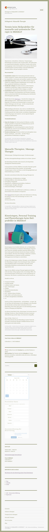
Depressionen (23, 138)
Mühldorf (25, 140)
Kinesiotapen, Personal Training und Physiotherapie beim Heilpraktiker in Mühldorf (20, 218)
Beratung (18, 138)
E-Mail (7, 484)
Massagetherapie (15, 207)
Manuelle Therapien (9, 517)
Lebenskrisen (12, 140)
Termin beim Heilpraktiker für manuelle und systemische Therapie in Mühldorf (20, 29)
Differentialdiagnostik (9, 139)
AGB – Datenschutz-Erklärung (13, 493)
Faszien (17, 326)
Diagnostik (29, 138)
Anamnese (14, 138)
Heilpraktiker (28, 139)
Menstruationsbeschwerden (17, 327)
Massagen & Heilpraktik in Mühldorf (14, 11)
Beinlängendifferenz (16, 206)
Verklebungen (22, 329)
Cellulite (14, 326)
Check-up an (17, 99)
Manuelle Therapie (19, 140)
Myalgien (25, 207)
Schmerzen (29, 140)
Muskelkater (7, 328)
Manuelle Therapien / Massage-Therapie (20, 150)
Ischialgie (27, 206)
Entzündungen (17, 139)
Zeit (16, 142)
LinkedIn (8, 483)
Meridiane (26, 327)
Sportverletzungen (15, 329)
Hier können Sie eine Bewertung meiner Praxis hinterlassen (19, 472)
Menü (41, 10)
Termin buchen (8, 520)
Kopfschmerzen (32, 206)
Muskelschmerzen (13, 328)
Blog (6, 523)
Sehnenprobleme (8, 329)
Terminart (10, 374)
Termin (9, 194)
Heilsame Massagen (9, 511)
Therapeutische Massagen (11, 514)
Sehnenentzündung (31, 207)
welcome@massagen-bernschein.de (13, 454)
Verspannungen (12, 142)
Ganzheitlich (22, 139)
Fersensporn (21, 326)
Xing (7, 481)
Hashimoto (22, 206)
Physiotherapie (24, 328)
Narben (19, 328)
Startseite (7, 508)
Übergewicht (7, 208)
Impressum (8, 494)
